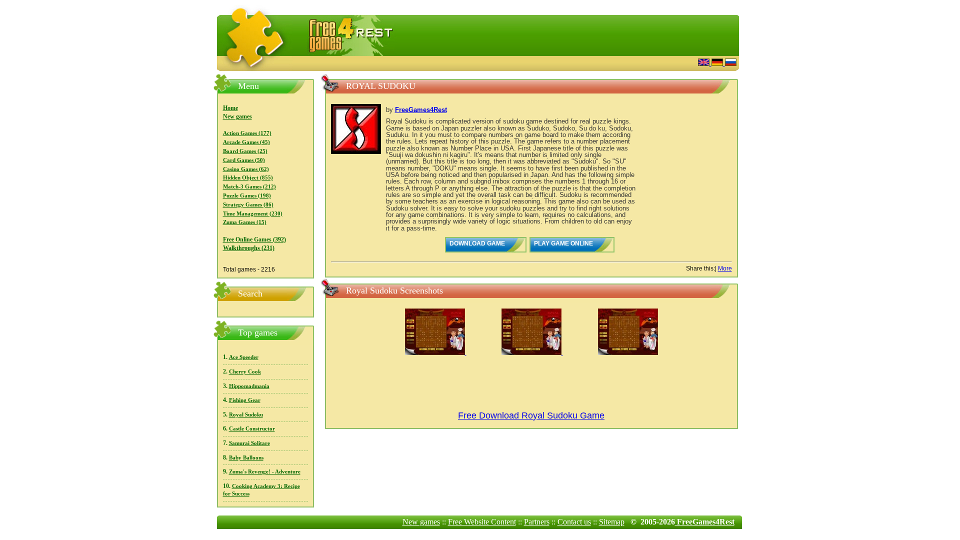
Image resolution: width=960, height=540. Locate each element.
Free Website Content (482, 522)
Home (230, 108)
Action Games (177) (247, 133)
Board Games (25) (245, 151)
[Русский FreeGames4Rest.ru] (730, 63)
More (725, 268)
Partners (537, 522)
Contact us (574, 522)
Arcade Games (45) (246, 142)
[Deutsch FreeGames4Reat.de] (718, 63)
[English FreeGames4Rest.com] (705, 63)
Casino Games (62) (246, 169)
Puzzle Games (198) (247, 195)
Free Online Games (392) (254, 239)
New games (237, 116)
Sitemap (611, 522)
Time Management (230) (252, 213)
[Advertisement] (567, 62)
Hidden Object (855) (248, 177)
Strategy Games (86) (248, 205)
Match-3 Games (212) (249, 187)
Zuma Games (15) (244, 222)
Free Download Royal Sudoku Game (531, 415)
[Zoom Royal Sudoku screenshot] (435, 353)
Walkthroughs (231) (248, 248)
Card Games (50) (244, 160)
